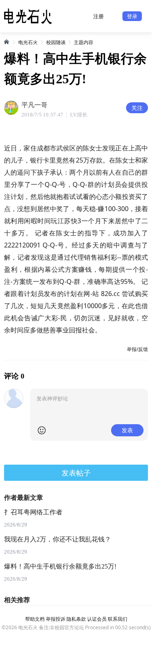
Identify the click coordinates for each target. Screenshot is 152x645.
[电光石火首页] (7, 41)
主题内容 (83, 42)
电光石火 (28, 42)
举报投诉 (55, 618)
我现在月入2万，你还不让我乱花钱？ (57, 539)
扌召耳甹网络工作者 (33, 512)
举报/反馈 (137, 349)
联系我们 (117, 618)
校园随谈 (56, 42)
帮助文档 (35, 618)
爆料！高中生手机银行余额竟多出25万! (60, 566)
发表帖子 (76, 473)
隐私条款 (76, 618)
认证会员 (97, 618)
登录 (132, 16)
